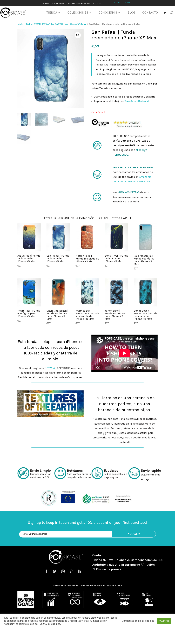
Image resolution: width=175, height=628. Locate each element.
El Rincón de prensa (106, 569)
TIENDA (51, 12)
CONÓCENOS (108, 12)
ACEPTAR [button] (164, 621)
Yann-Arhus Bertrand (136, 101)
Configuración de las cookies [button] (138, 621)
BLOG (131, 12)
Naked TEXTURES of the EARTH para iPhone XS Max (56, 24)
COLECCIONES (78, 12)
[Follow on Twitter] (54, 571)
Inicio (20, 24)
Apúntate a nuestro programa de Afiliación (123, 564)
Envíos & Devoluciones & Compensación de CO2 (128, 560)
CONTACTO (150, 12)
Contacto (98, 555)
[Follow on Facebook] (46, 571)
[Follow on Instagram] (62, 571)
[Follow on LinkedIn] (79, 571)
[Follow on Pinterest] (71, 571)
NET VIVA (50, 368)
